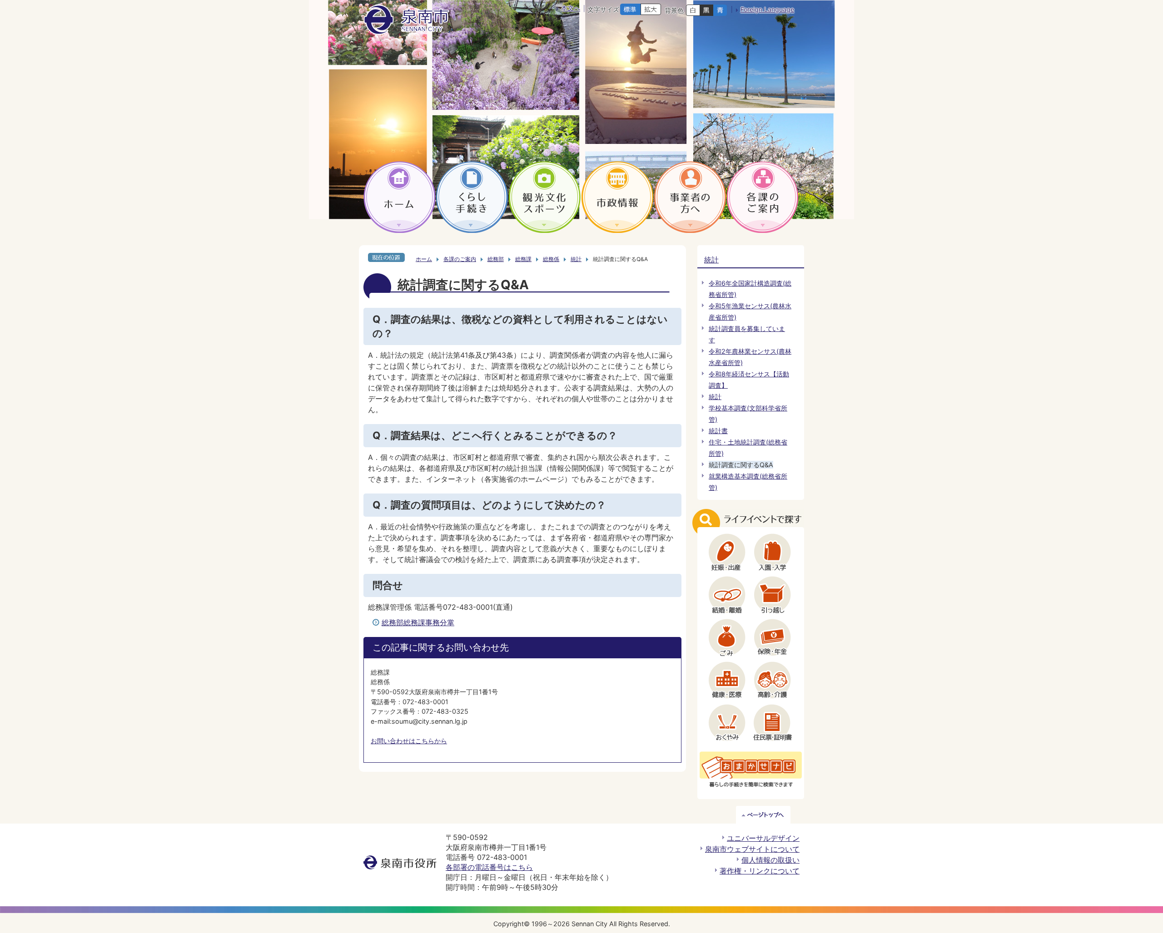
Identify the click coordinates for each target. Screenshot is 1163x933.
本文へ (570, 8)
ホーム (424, 259)
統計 (576, 259)
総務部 (495, 259)
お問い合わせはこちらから (409, 741)
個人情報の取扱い (770, 859)
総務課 (523, 259)
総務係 (551, 259)
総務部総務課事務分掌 (418, 622)
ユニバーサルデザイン (763, 838)
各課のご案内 (459, 259)
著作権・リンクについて (760, 870)
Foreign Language (767, 9)
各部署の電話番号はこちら (489, 867)
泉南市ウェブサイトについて (752, 849)
